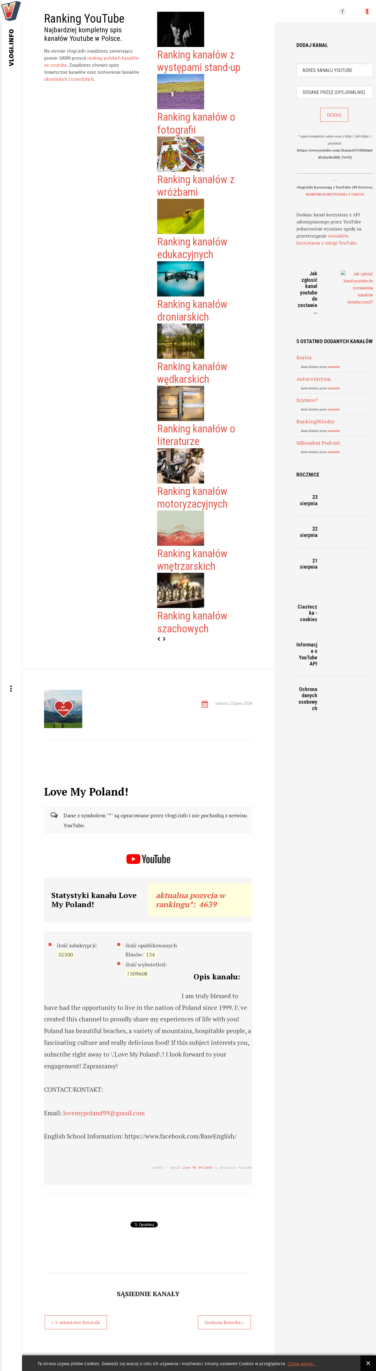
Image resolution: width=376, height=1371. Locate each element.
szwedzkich (82, 79)
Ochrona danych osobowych (307, 698)
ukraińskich (55, 79)
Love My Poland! (197, 1168)
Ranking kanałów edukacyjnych (192, 248)
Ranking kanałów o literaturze (196, 435)
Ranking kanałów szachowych (192, 622)
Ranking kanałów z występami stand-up (199, 61)
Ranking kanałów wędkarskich (192, 373)
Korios (304, 357)
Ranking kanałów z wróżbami (195, 186)
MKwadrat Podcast (318, 442)
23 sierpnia (309, 500)
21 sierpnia (309, 564)
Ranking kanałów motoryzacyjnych (192, 497)
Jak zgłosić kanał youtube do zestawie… (307, 292)
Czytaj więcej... (302, 1363)
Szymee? (307, 399)
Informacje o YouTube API (306, 654)
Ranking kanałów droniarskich (192, 310)
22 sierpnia (309, 532)
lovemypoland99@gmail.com (104, 1113)
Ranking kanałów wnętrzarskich (192, 560)
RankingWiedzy (315, 421)
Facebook (342, 12)
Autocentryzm (313, 378)
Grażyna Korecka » (224, 1322)
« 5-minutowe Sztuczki (75, 1322)
